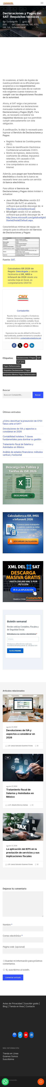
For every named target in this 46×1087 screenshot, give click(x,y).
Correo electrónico (13, 935)
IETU (36, 24)
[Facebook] (14, 345)
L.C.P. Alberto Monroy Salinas (17, 805)
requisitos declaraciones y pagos (17, 370)
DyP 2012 (20, 362)
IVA (8, 27)
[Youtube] (26, 345)
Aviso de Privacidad (12, 1003)
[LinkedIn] (31, 1035)
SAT (13, 24)
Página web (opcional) (14, 947)
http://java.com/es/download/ (20, 209)
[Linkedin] (31, 345)
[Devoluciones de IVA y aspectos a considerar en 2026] (23, 721)
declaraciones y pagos (26, 358)
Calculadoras (22, 24)
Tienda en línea (16, 1006)
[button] (42, 3)
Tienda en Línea (10, 1053)
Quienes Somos (10, 1056)
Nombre (7, 924)
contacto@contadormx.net (30, 338)
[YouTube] (26, 1035)
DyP (38, 358)
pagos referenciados (12, 366)
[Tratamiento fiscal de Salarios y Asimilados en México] (23, 781)
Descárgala (22, 271)
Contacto (30, 1006)
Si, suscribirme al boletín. (17, 970)
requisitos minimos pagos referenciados (20, 374)
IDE (31, 24)
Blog (5, 1006)
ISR (4, 27)
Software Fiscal (18, 27)
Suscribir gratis (31, 1003)
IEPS (8, 817)
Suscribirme (8, 1059)
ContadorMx (12, 21)
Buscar (38, 395)
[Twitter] (20, 345)
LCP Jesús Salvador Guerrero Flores (20, 746)
